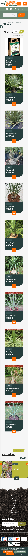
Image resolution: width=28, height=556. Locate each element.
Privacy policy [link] (18, 554)
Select (16, 32)
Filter (21, 32)
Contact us (14, 496)
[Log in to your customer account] (19, 3)
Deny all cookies (20, 551)
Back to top (19, 450)
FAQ (14, 505)
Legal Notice (14, 508)
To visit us (14, 498)
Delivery (14, 500)
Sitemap (14, 515)
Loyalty (14, 503)
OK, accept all (8, 551)
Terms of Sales (14, 510)
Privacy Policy (14, 512)
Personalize (10, 554)
